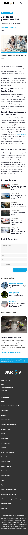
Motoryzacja (4, 438)
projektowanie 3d (21, 134)
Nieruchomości (5, 443)
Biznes (3, 401)
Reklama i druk (5, 461)
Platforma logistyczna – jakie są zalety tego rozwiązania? (17, 286)
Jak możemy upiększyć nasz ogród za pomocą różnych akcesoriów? (17, 295)
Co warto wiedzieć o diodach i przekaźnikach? (18, 205)
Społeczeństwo (5, 475)
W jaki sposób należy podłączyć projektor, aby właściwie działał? (18, 231)
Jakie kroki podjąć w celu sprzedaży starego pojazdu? (18, 222)
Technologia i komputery (8, 494)
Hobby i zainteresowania (8, 424)
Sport (2, 480)
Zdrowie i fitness (6, 503)
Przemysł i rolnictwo (7, 457)
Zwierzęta (4, 508)
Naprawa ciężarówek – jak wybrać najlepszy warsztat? (19, 197)
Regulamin (4, 390)
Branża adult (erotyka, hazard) (10, 406)
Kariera (3, 433)
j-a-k (2, 30)
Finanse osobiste (6, 420)
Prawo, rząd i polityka (7, 452)
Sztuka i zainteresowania (8, 489)
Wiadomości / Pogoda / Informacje (11, 499)
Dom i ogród (4, 410)
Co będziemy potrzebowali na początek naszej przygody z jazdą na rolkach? (17, 305)
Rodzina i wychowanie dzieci (9, 471)
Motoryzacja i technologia (8, 27)
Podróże (3, 447)
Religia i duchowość (7, 466)
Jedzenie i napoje (6, 429)
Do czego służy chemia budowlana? (11, 337)
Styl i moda (4, 485)
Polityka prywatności (7, 387)
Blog (2, 384)
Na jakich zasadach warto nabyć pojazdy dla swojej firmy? (18, 187)
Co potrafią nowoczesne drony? (18, 213)
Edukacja (4, 415)
